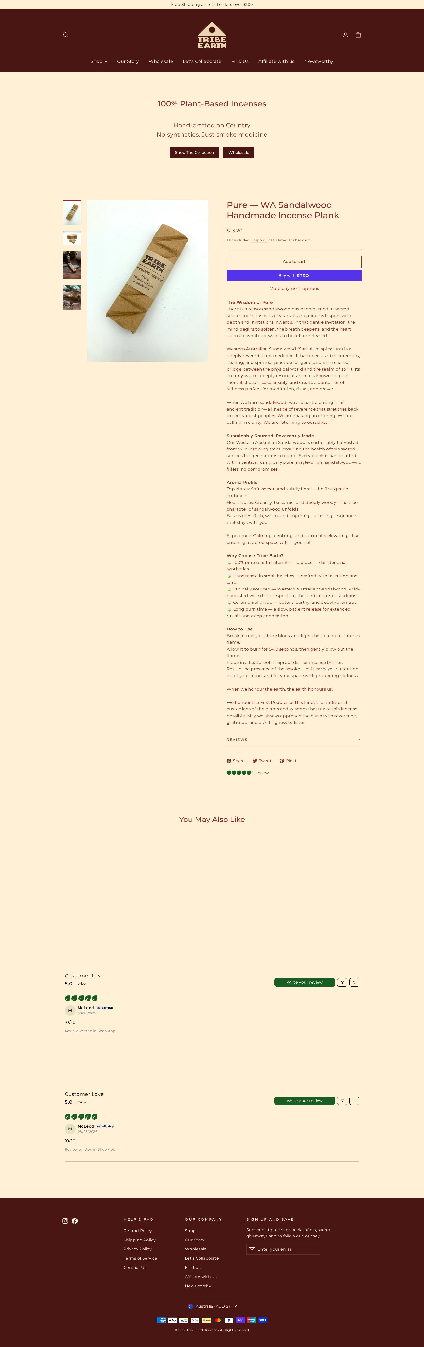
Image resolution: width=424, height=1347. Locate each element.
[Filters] (342, 982)
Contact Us (135, 1267)
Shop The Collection (194, 152)
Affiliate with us (276, 61)
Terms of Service (140, 1258)
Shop (97, 61)
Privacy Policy (138, 1249)
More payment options (294, 288)
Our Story (128, 61)
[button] (239, 772)
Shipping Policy (140, 1240)
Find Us (240, 61)
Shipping (259, 240)
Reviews (237, 740)
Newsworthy (318, 61)
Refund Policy (138, 1230)
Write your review (305, 982)
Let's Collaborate (202, 61)
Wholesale (161, 61)
